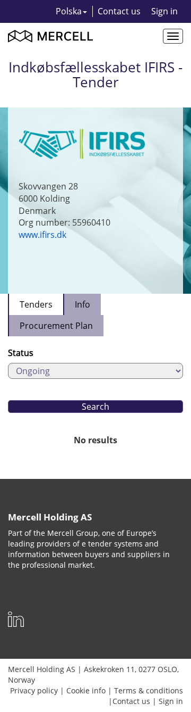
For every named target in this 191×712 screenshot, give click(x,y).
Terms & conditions (148, 690)
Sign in (164, 11)
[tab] (35, 304)
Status (20, 353)
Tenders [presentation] (36, 304)
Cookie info (86, 690)
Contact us (119, 11)
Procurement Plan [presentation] (56, 326)
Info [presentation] (82, 304)
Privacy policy (34, 690)
